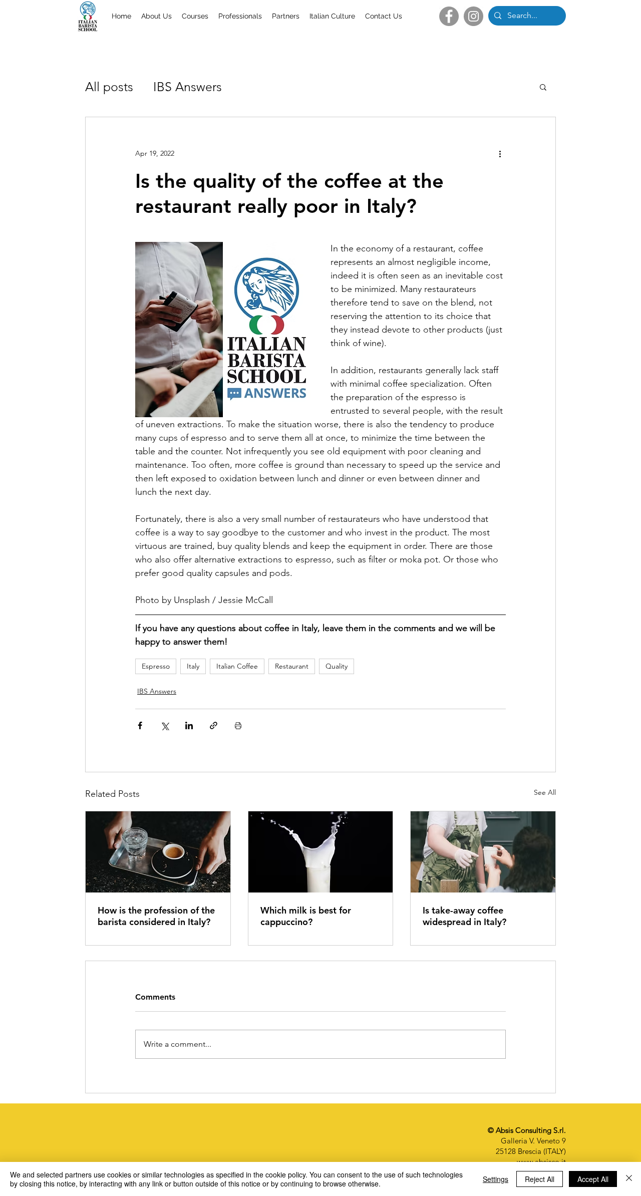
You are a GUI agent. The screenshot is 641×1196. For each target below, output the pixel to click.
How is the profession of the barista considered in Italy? (156, 916)
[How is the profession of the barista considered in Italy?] (158, 851)
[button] (543, 87)
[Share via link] (213, 725)
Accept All (592, 1179)
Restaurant (291, 666)
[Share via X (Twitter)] (164, 725)
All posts (109, 86)
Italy (193, 666)
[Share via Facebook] (140, 725)
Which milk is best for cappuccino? (305, 916)
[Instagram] (473, 16)
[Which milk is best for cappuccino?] (320, 851)
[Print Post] (238, 725)
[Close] (629, 1179)
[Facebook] (449, 16)
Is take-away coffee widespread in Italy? (464, 916)
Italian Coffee (237, 666)
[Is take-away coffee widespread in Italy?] (483, 851)
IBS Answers (187, 86)
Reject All (539, 1179)
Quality (337, 666)
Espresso (156, 666)
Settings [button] (495, 1179)
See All (545, 792)
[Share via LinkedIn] (189, 725)
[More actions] (500, 153)
